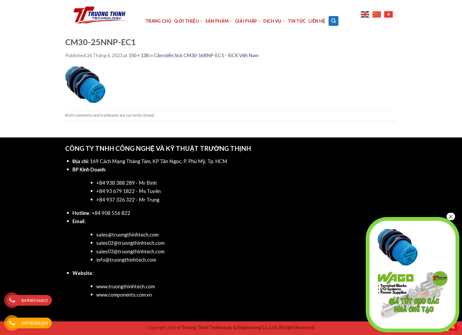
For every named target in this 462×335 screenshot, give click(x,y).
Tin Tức (297, 20)
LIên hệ (317, 20)
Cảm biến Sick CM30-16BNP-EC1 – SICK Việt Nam (206, 55)
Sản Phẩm (217, 20)
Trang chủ (158, 20)
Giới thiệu (186, 20)
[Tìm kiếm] (333, 21)
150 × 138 (138, 55)
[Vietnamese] (388, 14)
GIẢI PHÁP (246, 20)
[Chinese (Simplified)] (377, 14)
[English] (365, 14)
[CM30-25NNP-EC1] (85, 84)
